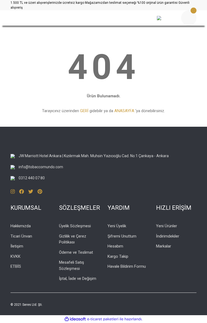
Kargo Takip (118, 256)
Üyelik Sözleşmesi (75, 226)
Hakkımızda (21, 226)
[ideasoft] (75, 319)
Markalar (163, 246)
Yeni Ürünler (166, 226)
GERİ (84, 110)
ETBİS (16, 266)
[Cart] (188, 18)
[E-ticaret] (103, 319)
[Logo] (71, 18)
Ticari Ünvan (21, 236)
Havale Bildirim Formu (127, 266)
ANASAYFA (124, 110)
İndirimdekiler (167, 236)
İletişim (17, 246)
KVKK (15, 256)
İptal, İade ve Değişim (77, 278)
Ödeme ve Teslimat (76, 252)
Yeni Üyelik (117, 226)
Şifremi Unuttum (122, 236)
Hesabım (115, 246)
